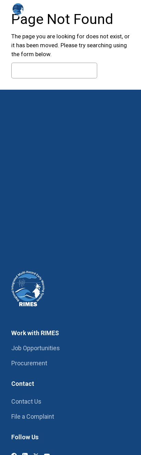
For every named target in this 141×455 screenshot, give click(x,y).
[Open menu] (123, 9)
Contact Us (26, 401)
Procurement (29, 363)
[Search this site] (104, 9)
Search (115, 70)
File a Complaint (32, 416)
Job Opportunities (35, 348)
